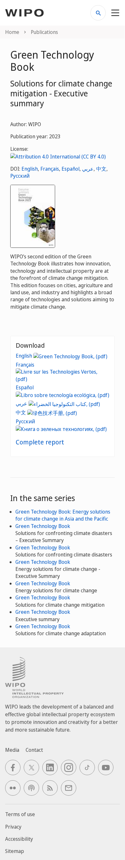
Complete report (40, 442)
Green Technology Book (42, 526)
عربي (88, 168)
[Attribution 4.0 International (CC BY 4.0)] (58, 155)
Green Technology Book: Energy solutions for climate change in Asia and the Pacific (62, 515)
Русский (19, 175)
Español (70, 168)
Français (49, 168)
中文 (101, 168)
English (29, 168)
